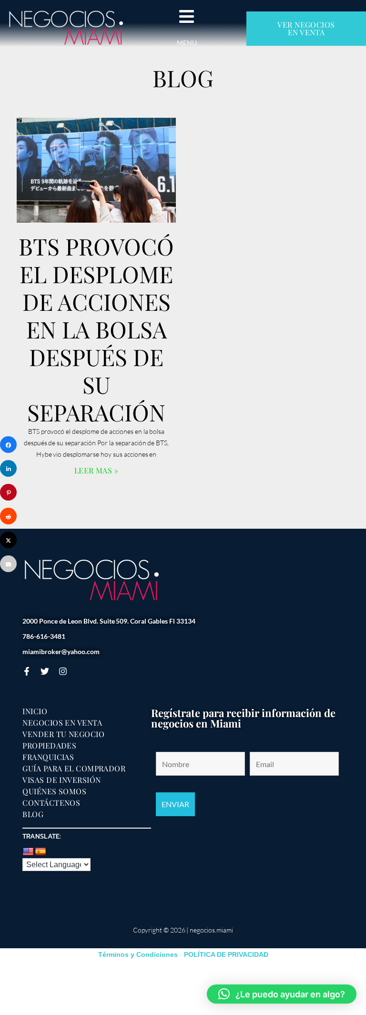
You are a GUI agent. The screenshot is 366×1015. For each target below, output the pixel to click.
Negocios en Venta (62, 723)
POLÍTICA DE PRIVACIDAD (226, 954)
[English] (28, 852)
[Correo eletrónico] (8, 563)
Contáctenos (51, 803)
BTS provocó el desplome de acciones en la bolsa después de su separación (96, 329)
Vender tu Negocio (63, 734)
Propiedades (49, 745)
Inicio (34, 711)
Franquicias (48, 757)
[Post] (8, 540)
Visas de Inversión (61, 780)
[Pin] (8, 492)
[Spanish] (40, 852)
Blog (32, 814)
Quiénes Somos (54, 791)
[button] (281, 994)
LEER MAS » (96, 470)
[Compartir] (8, 444)
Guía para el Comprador (73, 768)
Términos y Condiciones (138, 954)
